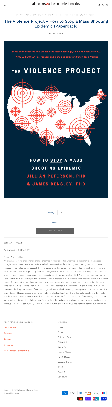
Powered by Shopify (11, 393)
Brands (61, 366)
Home (17, 14)
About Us (62, 371)
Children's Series (65, 337)
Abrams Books (56, 33)
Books (60, 332)
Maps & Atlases (64, 351)
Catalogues (8, 333)
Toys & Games (64, 356)
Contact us (8, 344)
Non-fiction (36, 14)
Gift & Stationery (65, 342)
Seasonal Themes (65, 361)
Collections (25, 14)
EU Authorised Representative (16, 350)
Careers (7, 339)
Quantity (50, 212)
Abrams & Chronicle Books (28, 390)
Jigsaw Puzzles (64, 347)
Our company (10, 327)
